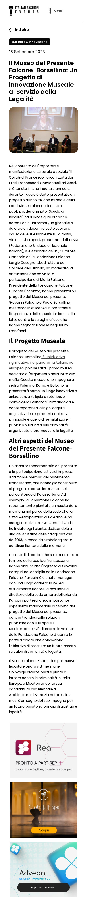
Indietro (22, 29)
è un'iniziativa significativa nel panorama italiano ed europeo (41, 362)
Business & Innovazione (29, 42)
